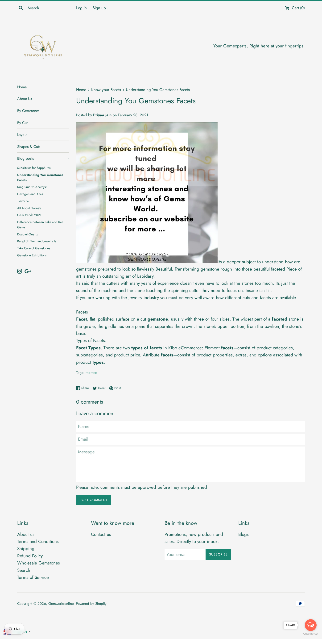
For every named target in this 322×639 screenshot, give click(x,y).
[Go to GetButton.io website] (310, 634)
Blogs (243, 534)
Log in (81, 8)
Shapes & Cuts (28, 146)
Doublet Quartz (27, 234)
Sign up (99, 8)
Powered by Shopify (91, 603)
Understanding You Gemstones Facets (40, 177)
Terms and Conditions (38, 541)
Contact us (101, 534)
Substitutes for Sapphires (33, 167)
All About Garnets (29, 208)
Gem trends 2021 (29, 215)
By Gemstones (43, 110)
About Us (24, 98)
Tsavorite (23, 201)
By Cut (43, 122)
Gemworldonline (61, 603)
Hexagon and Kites (30, 194)
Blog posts (43, 158)
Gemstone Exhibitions (31, 255)
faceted (91, 372)
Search (23, 570)
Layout (22, 134)
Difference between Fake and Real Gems (40, 225)
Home (22, 87)
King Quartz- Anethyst (31, 186)
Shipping (25, 548)
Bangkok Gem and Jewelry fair (38, 241)
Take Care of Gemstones (33, 248)
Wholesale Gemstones (38, 563)
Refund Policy (30, 556)
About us (25, 534)
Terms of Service (33, 577)
